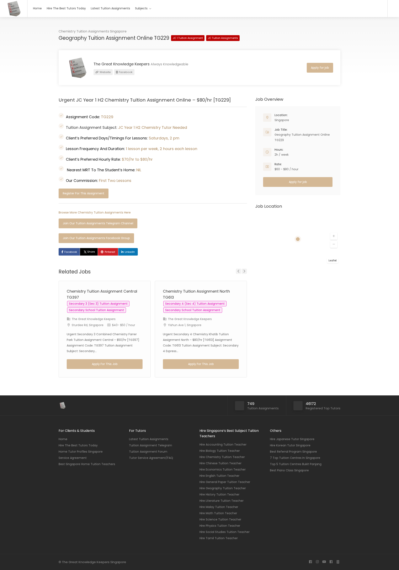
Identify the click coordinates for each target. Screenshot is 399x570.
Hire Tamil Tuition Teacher (219, 538)
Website (105, 72)
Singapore (282, 120)
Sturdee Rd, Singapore (87, 325)
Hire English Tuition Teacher (219, 476)
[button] (333, 236)
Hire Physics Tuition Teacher (220, 526)
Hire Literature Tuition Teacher (222, 501)
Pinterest (110, 252)
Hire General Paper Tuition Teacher (225, 482)
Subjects (141, 8)
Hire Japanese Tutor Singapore (292, 439)
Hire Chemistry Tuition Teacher (222, 457)
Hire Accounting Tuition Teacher (223, 444)
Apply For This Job (105, 364)
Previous (238, 271)
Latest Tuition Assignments (110, 8)
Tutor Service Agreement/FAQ (151, 458)
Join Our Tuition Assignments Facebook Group (96, 238)
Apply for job (320, 68)
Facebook (125, 72)
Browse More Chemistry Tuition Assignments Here (95, 212)
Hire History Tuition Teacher (219, 494)
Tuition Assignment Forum (148, 452)
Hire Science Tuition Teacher (220, 519)
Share (91, 251)
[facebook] (310, 562)
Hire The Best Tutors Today (66, 8)
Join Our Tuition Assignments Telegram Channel (98, 223)
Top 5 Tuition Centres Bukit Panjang (295, 464)
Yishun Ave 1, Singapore (184, 325)
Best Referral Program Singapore (293, 452)
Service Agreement (73, 458)
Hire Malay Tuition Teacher (219, 507)
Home (37, 8)
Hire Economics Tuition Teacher (223, 469)
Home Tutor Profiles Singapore (81, 452)
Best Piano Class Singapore (289, 470)
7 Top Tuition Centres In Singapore (295, 458)
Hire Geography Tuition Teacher (223, 488)
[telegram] (337, 562)
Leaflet (333, 260)
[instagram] (317, 562)
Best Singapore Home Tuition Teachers (87, 464)
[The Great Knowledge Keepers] (13, 15)
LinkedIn (130, 252)
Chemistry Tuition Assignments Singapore (93, 31)
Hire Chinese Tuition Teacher (220, 463)
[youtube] (324, 562)
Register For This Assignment (83, 193)
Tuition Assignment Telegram (150, 445)
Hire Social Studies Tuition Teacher (225, 532)
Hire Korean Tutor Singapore (290, 445)
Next (244, 271)
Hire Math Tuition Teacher (218, 513)
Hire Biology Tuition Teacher (220, 451)
